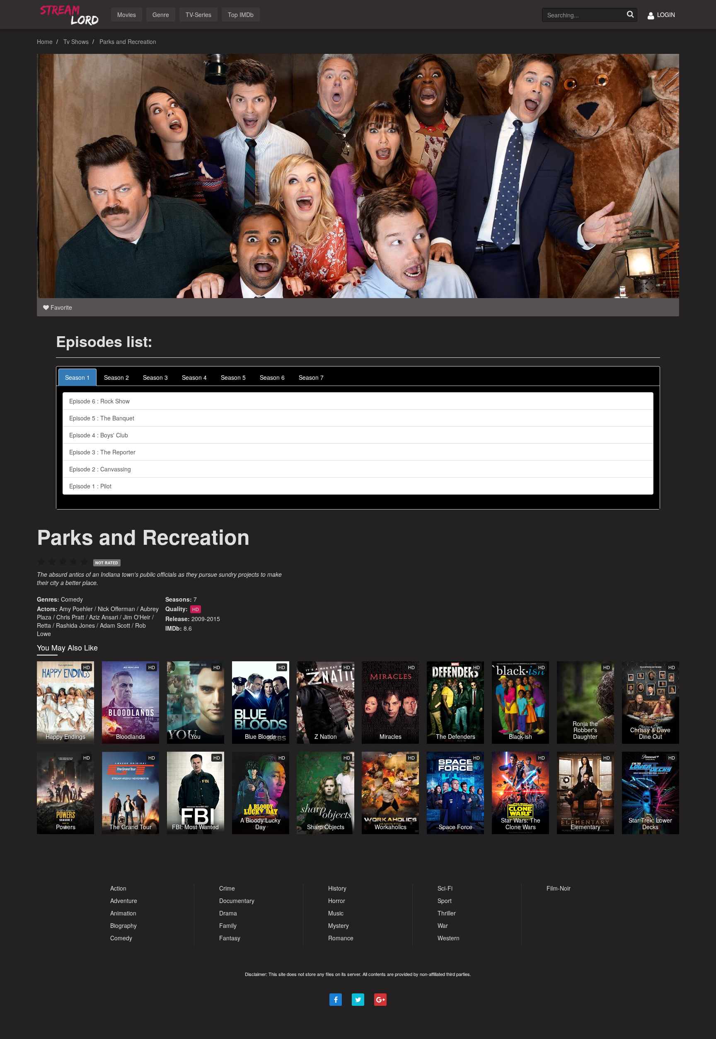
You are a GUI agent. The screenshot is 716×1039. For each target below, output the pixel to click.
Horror (336, 900)
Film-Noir (559, 888)
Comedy (72, 599)
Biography (123, 925)
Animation (123, 913)
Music (335, 913)
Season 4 (194, 377)
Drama (228, 913)
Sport (445, 900)
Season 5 (233, 377)
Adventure (123, 900)
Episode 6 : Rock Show (99, 401)
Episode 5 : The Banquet (101, 418)
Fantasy (229, 938)
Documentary (236, 900)
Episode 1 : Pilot (90, 486)
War (443, 925)
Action (118, 888)
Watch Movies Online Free (71, 13)
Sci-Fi (445, 888)
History (337, 888)
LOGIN (665, 14)
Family (228, 925)
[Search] (630, 15)
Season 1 (77, 377)
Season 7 (311, 377)
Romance (340, 938)
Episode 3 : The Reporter (102, 452)
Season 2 (116, 377)
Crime (227, 888)
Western (449, 938)
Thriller (447, 913)
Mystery (338, 925)
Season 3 (155, 377)
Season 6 (272, 377)
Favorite (60, 307)
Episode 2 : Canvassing (100, 469)
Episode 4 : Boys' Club (98, 435)
